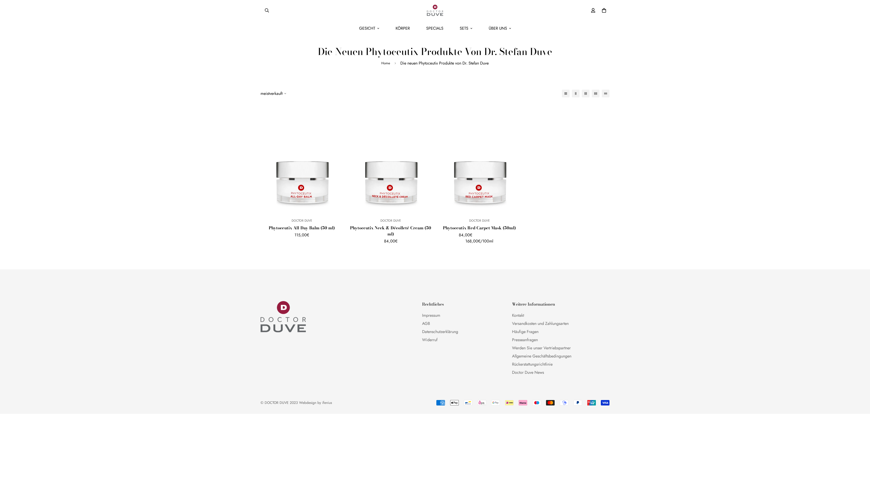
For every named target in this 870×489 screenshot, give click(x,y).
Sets (464, 28)
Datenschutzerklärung (440, 331)
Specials (434, 28)
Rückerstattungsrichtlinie (532, 364)
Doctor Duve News (528, 372)
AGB (426, 323)
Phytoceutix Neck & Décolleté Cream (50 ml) (390, 231)
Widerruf (429, 340)
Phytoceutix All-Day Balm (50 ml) (302, 228)
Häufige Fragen (525, 331)
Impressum (431, 315)
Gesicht (367, 28)
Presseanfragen (525, 340)
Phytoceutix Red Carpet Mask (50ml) (479, 228)
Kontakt (518, 315)
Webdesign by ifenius (315, 402)
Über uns (498, 28)
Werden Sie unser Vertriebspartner (541, 348)
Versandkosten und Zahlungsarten (540, 323)
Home (385, 63)
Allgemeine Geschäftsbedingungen (541, 356)
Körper (403, 28)
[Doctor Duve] (435, 10)
